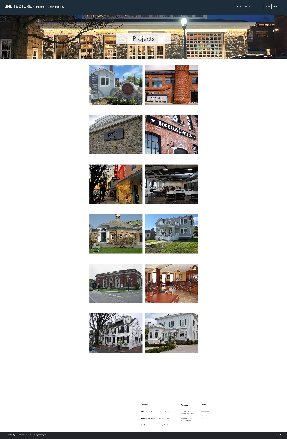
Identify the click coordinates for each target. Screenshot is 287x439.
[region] (115, 89)
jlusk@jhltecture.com (166, 425)
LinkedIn (204, 418)
